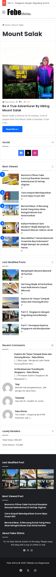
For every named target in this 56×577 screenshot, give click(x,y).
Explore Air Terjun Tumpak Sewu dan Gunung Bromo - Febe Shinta (33, 355)
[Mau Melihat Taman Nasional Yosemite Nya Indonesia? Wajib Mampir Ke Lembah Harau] (10, 242)
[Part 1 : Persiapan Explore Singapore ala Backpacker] (10, 329)
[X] (28, 550)
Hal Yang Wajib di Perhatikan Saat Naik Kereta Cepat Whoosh (36, 287)
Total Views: (8, 440)
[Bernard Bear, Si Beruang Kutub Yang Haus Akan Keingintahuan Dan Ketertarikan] (10, 210)
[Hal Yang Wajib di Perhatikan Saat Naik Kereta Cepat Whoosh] (10, 288)
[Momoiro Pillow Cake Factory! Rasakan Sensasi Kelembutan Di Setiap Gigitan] (10, 179)
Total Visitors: (9, 445)
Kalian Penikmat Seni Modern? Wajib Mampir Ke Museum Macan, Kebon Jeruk (37, 226)
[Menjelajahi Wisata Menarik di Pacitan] (10, 275)
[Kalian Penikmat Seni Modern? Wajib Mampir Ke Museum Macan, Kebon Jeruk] (10, 227)
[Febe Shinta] (19, 12)
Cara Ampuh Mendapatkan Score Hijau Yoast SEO (36, 194)
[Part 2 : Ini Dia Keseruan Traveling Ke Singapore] (45, 484)
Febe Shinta (10, 102)
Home (7, 25)
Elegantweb (43, 563)
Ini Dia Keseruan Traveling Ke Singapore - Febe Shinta (29, 370)
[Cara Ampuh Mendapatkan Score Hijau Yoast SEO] (10, 196)
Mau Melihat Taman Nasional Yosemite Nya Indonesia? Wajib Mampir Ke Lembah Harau (37, 243)
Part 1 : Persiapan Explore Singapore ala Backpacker (35, 327)
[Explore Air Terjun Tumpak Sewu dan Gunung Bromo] (10, 302)
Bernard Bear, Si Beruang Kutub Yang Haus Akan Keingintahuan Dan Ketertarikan (34, 211)
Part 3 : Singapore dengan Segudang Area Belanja (31, 3)
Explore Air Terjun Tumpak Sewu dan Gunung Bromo (35, 300)
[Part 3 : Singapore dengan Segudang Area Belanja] (10, 316)
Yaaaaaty (19, 397)
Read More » (12, 129)
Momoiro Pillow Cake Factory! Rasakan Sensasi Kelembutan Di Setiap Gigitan (35, 180)
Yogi (17, 384)
